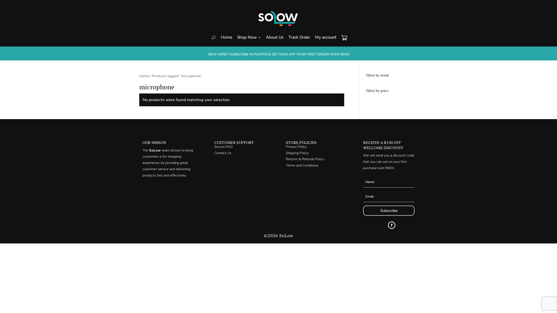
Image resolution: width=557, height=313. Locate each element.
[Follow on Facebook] (391, 225)
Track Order (299, 37)
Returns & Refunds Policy (305, 159)
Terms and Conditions (302, 165)
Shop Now (247, 37)
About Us (275, 37)
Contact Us (222, 153)
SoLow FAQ (223, 146)
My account (325, 37)
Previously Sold (258, 63)
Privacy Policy (296, 146)
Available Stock (257, 55)
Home (226, 37)
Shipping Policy (297, 153)
